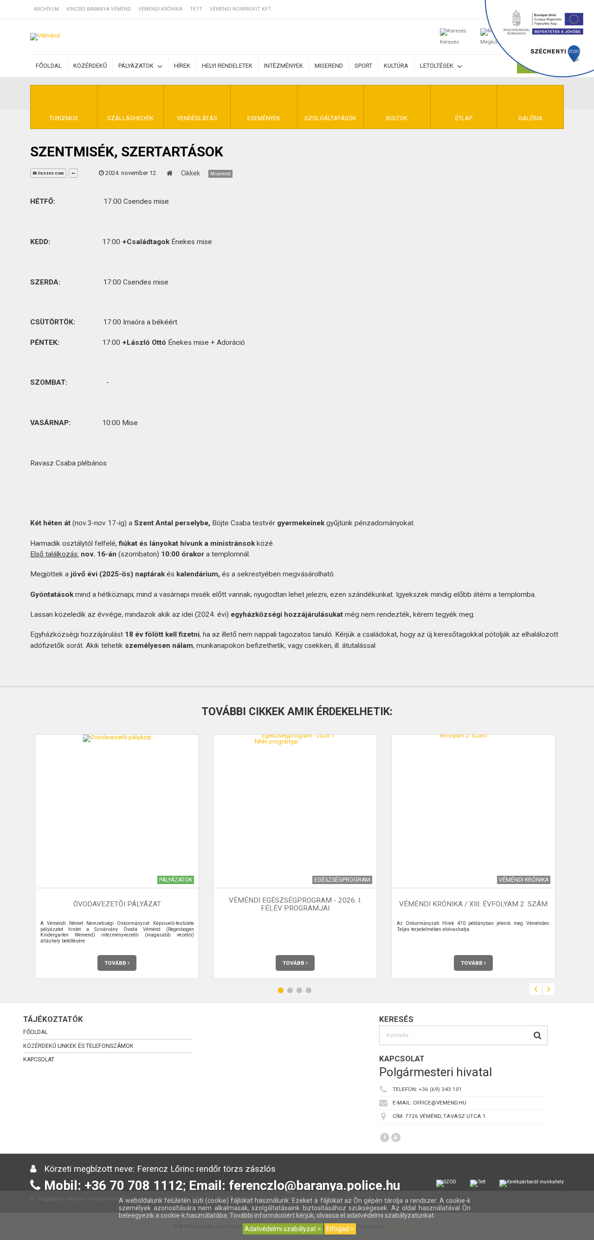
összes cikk (50, 173)
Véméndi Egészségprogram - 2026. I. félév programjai (295, 904)
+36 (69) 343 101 (440, 1089)
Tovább (116, 963)
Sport (363, 65)
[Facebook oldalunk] (384, 1137)
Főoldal (49, 65)
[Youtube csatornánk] (395, 1137)
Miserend (329, 65)
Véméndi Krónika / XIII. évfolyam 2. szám (473, 904)
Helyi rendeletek (227, 65)
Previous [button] (536, 989)
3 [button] (299, 990)
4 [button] (308, 990)
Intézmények (283, 65)
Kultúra (396, 65)
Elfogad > (340, 1229)
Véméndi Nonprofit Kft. (241, 9)
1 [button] (281, 990)
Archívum (46, 9)
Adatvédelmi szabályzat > (283, 1229)
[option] (117, 856)
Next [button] (549, 989)
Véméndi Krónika (160, 9)
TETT (196, 9)
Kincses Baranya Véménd (98, 9)
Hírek (182, 65)
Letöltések (437, 65)
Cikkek (190, 173)
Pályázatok (136, 65)
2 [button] (290, 990)
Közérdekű (90, 65)
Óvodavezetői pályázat (117, 904)
